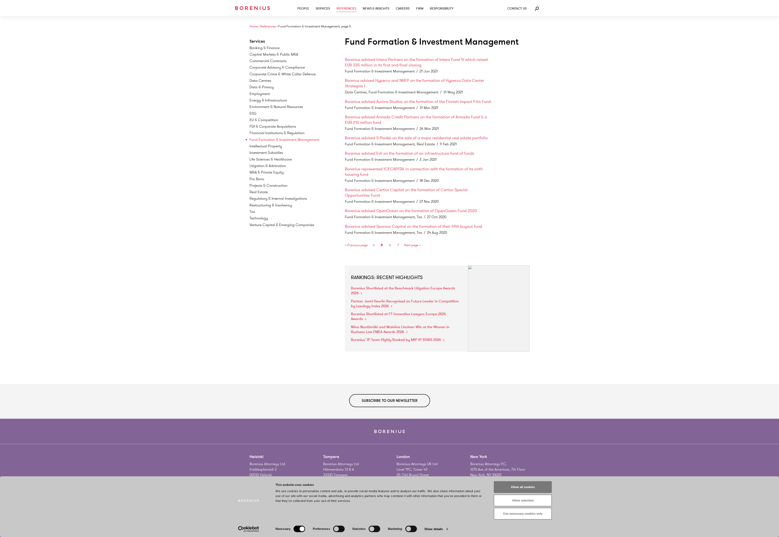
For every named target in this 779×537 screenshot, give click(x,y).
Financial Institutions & (277, 132)
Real (259, 192)
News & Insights (376, 8)
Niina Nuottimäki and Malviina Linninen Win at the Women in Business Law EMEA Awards (400, 329)
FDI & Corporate (273, 126)
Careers (403, 8)
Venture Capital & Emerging (282, 224)
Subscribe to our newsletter (389, 400)
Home (254, 26)
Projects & (268, 185)
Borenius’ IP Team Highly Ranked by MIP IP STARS (396, 339)
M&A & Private (267, 172)
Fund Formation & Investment (284, 139)
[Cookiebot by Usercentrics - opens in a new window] (248, 529)
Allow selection (523, 500)
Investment (266, 152)
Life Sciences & (271, 159)
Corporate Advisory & (277, 67)
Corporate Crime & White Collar (283, 74)
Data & (262, 87)
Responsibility (441, 8)
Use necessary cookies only (522, 513)
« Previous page (356, 245)
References (346, 8)
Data (260, 80)
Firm (419, 8)
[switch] (339, 529)
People (303, 8)
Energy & (268, 100)
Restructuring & (271, 205)
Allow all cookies (523, 487)
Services (323, 8)
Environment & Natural (276, 106)
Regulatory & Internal (278, 198)
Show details (433, 529)
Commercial (268, 60)
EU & (264, 120)
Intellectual (266, 146)
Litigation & (268, 165)
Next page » (412, 245)
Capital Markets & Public (274, 54)
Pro (257, 179)
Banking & (265, 47)
